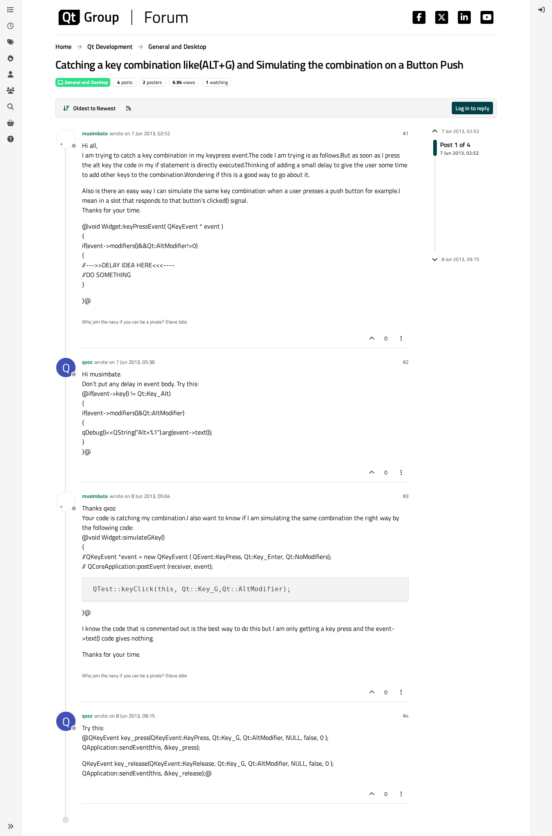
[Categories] (10, 9)
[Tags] (10, 42)
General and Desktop (85, 82)
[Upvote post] (371, 338)
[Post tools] (401, 338)
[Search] (10, 106)
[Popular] (10, 58)
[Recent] (10, 25)
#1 (406, 133)
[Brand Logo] (123, 17)
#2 (406, 362)
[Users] (10, 74)
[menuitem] (541, 9)
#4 (406, 716)
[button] (10, 826)
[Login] (541, 9)
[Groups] (10, 90)
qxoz (87, 362)
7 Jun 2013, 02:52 (150, 133)
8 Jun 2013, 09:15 (135, 716)
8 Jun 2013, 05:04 (150, 496)
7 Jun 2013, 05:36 (135, 362)
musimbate (95, 133)
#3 (406, 496)
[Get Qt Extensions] (10, 122)
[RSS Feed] (128, 108)
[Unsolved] (10, 138)
